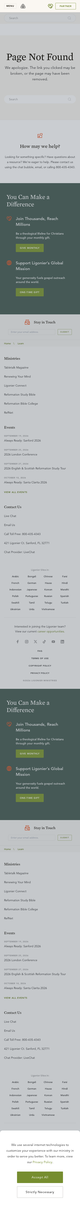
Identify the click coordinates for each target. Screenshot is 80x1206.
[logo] (23, 6)
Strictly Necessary (40, 1192)
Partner (66, 6)
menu (10, 6)
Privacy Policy (42, 1162)
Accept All (40, 1177)
